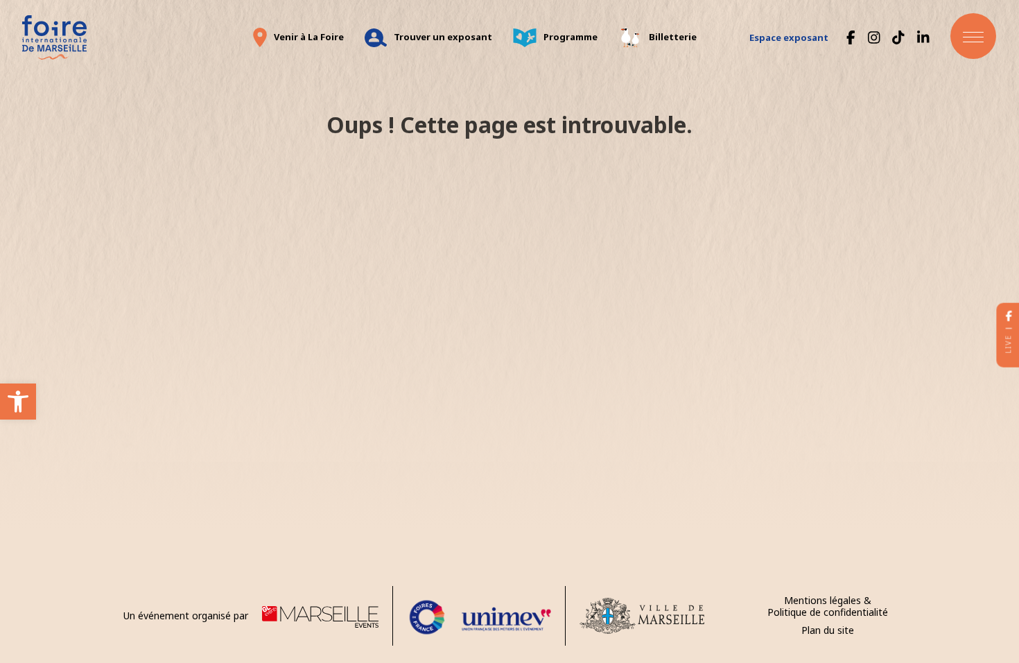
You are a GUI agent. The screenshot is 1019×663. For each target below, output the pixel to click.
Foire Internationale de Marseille (54, 37)
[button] (18, 402)
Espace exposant (788, 37)
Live (1008, 344)
